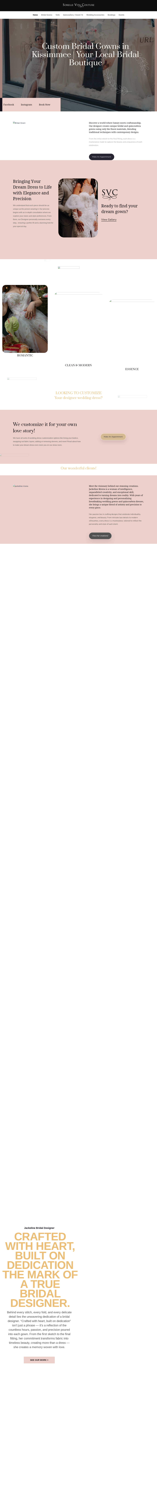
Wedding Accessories (95, 15)
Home (35, 15)
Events (121, 15)
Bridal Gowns (46, 15)
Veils (58, 15)
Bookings (111, 15)
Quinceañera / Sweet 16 (73, 15)
